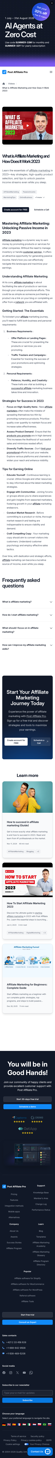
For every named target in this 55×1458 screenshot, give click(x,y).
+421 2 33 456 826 (16, 1342)
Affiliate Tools (27, 1301)
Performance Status (41, 1210)
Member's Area (41, 1198)
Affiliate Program (14, 1248)
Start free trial (27, 1315)
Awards (14, 1237)
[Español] (14, 1424)
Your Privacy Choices (39, 1444)
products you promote (19, 435)
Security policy (37, 1436)
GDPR (48, 1440)
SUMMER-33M (24, 42)
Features (14, 1200)
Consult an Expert (27, 1322)
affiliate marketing (39, 170)
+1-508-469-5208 (15, 1353)
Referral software (27, 1295)
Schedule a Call (41, 209)
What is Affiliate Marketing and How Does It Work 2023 (25, 89)
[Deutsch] (4, 1424)
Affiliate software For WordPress (27, 1290)
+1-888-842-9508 (16, 1347)
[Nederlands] (34, 1424)
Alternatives (14, 1217)
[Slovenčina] (49, 1424)
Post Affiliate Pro (36, 716)
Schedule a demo (27, 1106)
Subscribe (27, 1400)
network (19, 302)
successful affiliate (21, 388)
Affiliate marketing (12, 240)
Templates (41, 1237)
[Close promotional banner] (52, 3)
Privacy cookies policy (31, 1440)
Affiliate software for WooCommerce (27, 1284)
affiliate (24, 316)
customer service (32, 252)
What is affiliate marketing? (17, 601)
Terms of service (18, 1436)
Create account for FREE (15, 209)
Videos (11, 83)
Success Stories (14, 1242)
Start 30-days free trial (27, 1099)
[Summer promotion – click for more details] (27, 33)
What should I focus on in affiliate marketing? (20, 629)
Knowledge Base (41, 1192)
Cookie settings (13, 1444)
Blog (41, 1231)
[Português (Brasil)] (44, 1424)
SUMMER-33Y (13, 45)
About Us (14, 1231)
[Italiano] (29, 1424)
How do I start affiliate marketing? (20, 614)
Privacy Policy (10, 1440)
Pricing (14, 1194)
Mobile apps (14, 1211)
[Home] (3, 83)
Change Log (41, 1204)
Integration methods (14, 1206)
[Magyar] (24, 1424)
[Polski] (39, 1424)
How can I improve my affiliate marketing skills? (24, 647)
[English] (9, 1424)
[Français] (19, 1424)
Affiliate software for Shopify (27, 1278)
